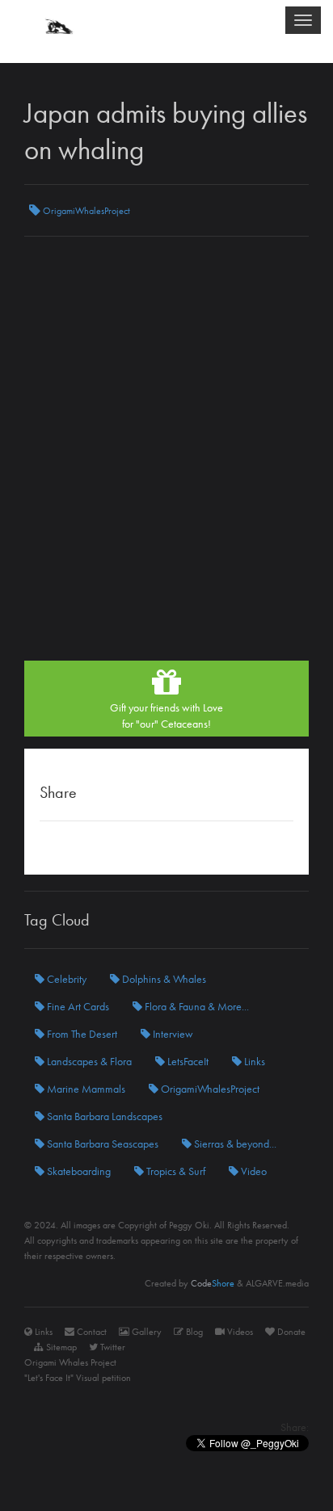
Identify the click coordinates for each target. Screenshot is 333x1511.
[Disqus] (166, 455)
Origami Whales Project (70, 1362)
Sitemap (60, 1347)
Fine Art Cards (76, 1006)
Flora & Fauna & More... (195, 1006)
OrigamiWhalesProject (85, 210)
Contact (90, 1331)
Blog (193, 1331)
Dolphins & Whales (163, 979)
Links (253, 1061)
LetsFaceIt (187, 1061)
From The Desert (80, 1033)
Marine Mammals (84, 1088)
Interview (171, 1033)
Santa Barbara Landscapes (103, 1116)
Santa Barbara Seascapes (101, 1143)
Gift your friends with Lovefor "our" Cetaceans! (166, 715)
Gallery (145, 1331)
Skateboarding (77, 1171)
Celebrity (65, 979)
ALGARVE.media (277, 1283)
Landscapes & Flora (88, 1061)
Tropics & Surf (174, 1171)
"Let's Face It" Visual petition (77, 1377)
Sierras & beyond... (234, 1143)
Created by (189, 1283)
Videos (239, 1331)
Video (252, 1171)
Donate (290, 1331)
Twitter (111, 1347)
